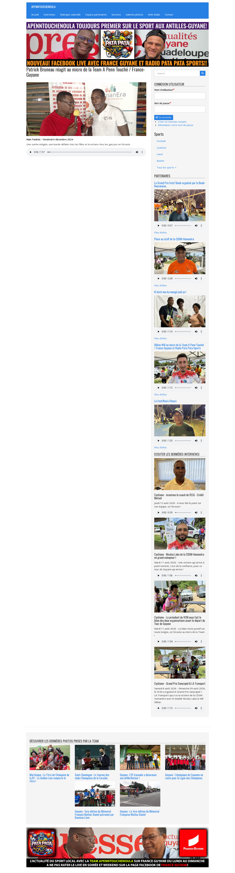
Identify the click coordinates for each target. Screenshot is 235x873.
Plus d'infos (160, 232)
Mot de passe (162, 103)
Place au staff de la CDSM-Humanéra (174, 239)
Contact (169, 14)
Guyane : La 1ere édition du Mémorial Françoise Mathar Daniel (139, 813)
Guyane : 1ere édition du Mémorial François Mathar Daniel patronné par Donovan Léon (94, 814)
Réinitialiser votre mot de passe (175, 125)
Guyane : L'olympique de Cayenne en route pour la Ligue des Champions (184, 776)
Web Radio (154, 14)
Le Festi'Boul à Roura (165, 401)
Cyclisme (161, 147)
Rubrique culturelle (70, 14)
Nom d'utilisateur (163, 89)
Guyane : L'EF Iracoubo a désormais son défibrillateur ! (138, 776)
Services (116, 14)
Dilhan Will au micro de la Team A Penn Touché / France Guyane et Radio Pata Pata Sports (179, 346)
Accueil (35, 14)
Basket (160, 160)
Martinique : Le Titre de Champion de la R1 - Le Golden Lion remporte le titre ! (49, 778)
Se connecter (164, 117)
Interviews (49, 14)
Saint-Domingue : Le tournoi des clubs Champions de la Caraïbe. (92, 776)
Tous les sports (166, 167)
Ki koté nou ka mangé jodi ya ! (170, 292)
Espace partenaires (96, 14)
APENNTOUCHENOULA (43, 6)
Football (161, 141)
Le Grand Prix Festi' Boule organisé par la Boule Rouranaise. (179, 184)
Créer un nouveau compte (172, 121)
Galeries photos (134, 14)
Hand (160, 154)
